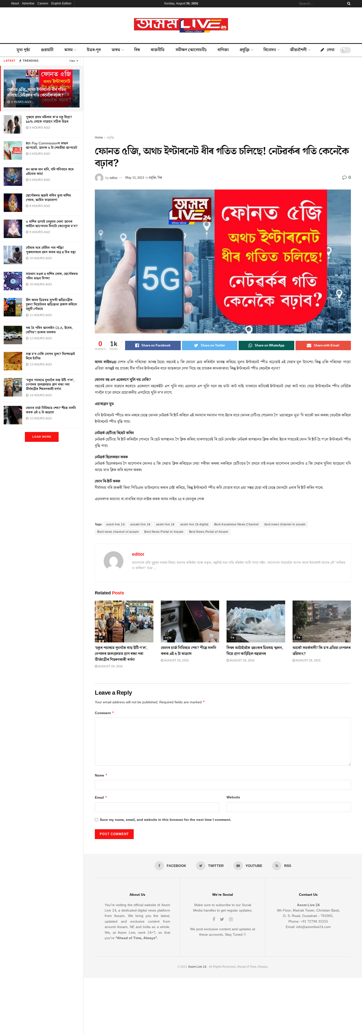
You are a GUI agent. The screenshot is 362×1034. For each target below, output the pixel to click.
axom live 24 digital (194, 524)
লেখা (330, 50)
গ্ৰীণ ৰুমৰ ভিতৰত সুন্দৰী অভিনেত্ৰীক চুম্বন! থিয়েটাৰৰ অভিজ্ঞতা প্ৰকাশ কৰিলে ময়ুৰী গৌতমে (51, 304)
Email (101, 797)
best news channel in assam (285, 524)
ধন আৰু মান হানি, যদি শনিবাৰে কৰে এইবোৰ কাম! (50, 171)
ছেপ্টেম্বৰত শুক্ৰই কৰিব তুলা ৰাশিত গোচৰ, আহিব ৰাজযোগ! (48, 198)
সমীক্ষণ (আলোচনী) (191, 50)
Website (233, 797)
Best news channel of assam (118, 532)
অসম (68, 50)
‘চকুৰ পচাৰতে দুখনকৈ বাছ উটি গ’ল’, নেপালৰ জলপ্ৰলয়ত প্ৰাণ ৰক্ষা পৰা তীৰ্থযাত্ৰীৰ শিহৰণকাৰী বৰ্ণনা (50, 385)
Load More (41, 437)
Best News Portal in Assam (163, 532)
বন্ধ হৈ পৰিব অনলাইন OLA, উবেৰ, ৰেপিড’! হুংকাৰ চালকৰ (49, 330)
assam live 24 (140, 524)
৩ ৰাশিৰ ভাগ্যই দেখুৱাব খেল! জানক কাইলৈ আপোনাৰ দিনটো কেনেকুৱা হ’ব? (52, 224)
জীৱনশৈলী (298, 50)
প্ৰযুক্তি (244, 50)
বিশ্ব (137, 50)
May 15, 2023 (134, 177)
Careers (42, 3)
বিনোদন (269, 50)
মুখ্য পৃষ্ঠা (23, 50)
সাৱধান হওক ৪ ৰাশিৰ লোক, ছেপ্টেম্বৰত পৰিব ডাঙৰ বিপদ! (52, 276)
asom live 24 (115, 524)
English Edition (61, 3)
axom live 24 (165, 524)
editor (113, 177)
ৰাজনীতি (158, 50)
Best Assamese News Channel (236, 524)
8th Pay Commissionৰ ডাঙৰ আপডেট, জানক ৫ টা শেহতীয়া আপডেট (51, 145)
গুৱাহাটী (47, 50)
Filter (72, 61)
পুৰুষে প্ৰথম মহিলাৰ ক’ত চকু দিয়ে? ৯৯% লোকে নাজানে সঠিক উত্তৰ (49, 119)
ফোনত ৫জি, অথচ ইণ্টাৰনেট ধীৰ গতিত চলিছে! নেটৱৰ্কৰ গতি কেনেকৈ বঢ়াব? (36, 92)
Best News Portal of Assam (208, 532)
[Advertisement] (223, 98)
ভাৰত (116, 50)
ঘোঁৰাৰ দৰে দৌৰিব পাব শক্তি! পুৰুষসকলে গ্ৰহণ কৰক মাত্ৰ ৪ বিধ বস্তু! (51, 250)
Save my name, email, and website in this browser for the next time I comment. (165, 819)
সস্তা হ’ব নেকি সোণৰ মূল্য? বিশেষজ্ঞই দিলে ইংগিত (50, 356)
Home (99, 138)
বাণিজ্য (223, 50)
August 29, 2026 (110, 666)
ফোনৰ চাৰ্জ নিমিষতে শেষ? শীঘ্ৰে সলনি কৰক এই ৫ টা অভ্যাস (51, 410)
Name (101, 775)
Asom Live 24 (197, 967)
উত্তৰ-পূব (94, 50)
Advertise (28, 3)
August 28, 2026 (242, 660)
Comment (104, 713)
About (15, 3)
